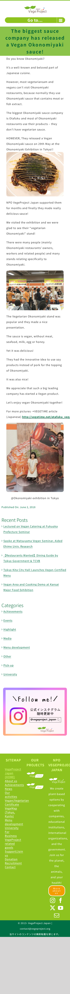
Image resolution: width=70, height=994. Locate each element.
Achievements (12, 611)
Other (7, 656)
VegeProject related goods (13, 843)
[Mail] (56, 915)
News (8, 789)
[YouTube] (60, 907)
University (10, 674)
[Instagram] (52, 900)
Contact (10, 867)
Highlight (9, 629)
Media (7, 638)
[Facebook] (60, 900)
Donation (11, 859)
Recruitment (13, 863)
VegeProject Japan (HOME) (13, 773)
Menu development (16, 647)
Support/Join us (13, 853)
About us (11, 781)
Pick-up (8, 665)
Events (7, 620)
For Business (11, 834)
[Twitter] (52, 907)
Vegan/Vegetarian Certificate (13, 802)
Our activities (11, 794)
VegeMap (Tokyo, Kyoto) (11, 812)
